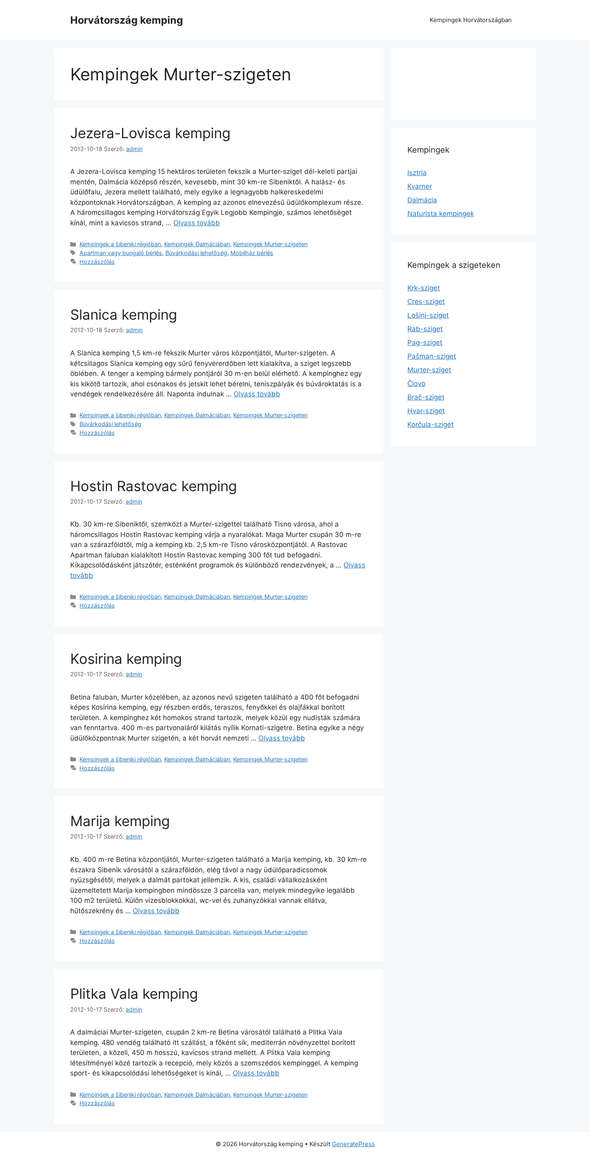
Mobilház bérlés (251, 252)
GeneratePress (353, 1144)
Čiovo (416, 384)
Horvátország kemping (126, 20)
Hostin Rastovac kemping (153, 485)
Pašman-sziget (431, 356)
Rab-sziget (425, 329)
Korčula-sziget (430, 424)
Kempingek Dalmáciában (197, 244)
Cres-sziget (426, 302)
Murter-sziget (429, 370)
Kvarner (419, 186)
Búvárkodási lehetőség (196, 252)
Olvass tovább (196, 223)
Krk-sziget (423, 288)
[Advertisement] (439, 82)
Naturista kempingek (440, 214)
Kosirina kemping (126, 658)
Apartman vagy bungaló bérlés (120, 252)
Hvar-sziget (426, 411)
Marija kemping (120, 820)
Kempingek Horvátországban (471, 20)
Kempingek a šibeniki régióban (120, 244)
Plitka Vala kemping (134, 993)
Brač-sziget (425, 397)
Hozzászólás (97, 261)
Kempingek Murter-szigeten (270, 244)
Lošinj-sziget (428, 315)
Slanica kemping (123, 314)
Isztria (417, 173)
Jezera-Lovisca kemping (150, 132)
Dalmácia (422, 200)
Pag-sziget (424, 343)
